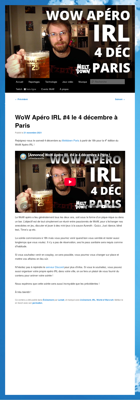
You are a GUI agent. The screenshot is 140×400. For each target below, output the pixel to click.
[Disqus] (70, 351)
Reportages (34, 81)
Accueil (19, 81)
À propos (64, 89)
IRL (93, 299)
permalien (37, 302)
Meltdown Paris (70, 140)
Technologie (51, 81)
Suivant (120, 99)
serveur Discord (55, 267)
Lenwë (61, 299)
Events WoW (47, 89)
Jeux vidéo (67, 81)
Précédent (21, 99)
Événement (48, 299)
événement (85, 299)
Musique (83, 81)
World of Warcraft (105, 299)
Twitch (26, 89)
